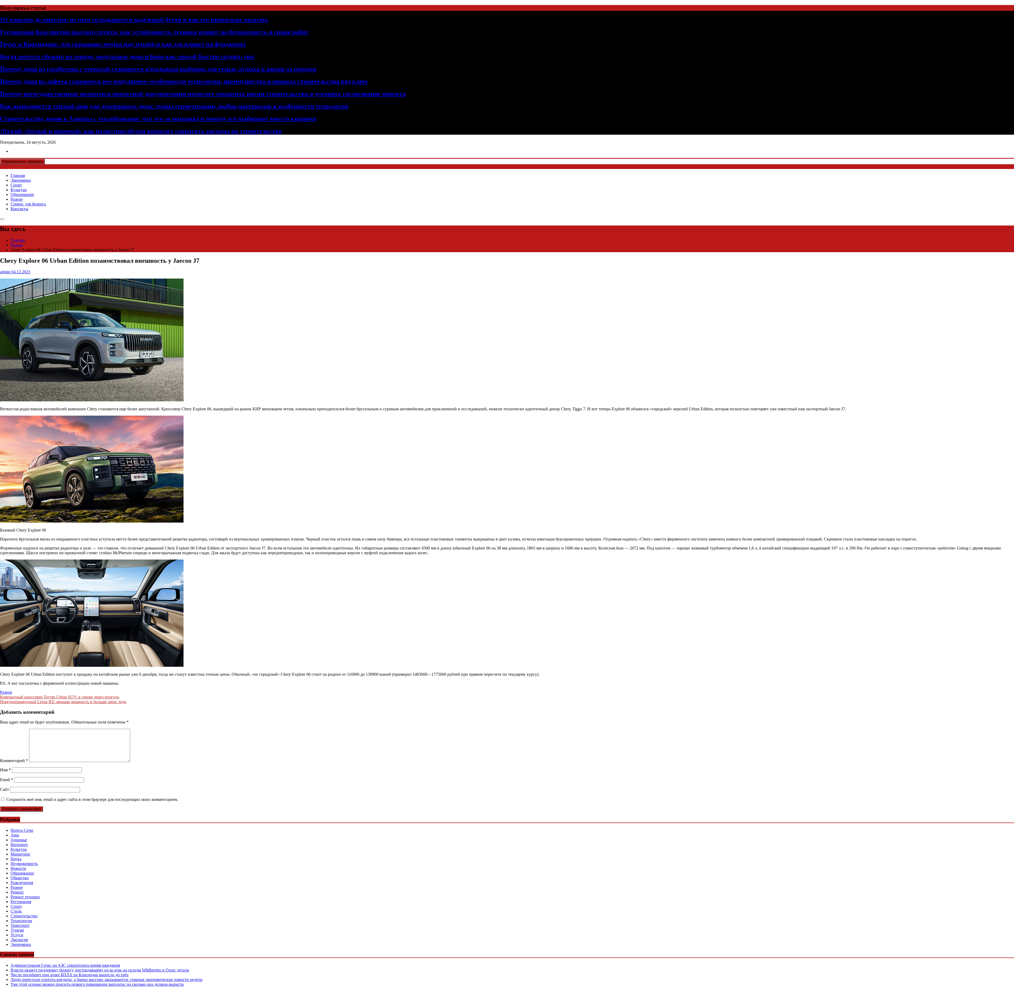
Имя (5, 770)
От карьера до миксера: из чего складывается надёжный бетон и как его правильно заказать (134, 19)
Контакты (19, 208)
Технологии (21, 920)
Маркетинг (21, 854)
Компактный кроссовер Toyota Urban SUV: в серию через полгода (59, 697)
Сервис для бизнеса (28, 204)
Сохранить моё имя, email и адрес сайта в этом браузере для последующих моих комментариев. (92, 799)
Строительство (24, 916)
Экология (19, 939)
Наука (16, 859)
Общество (20, 878)
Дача (15, 835)
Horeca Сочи (22, 830)
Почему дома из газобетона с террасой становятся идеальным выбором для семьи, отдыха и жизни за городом (158, 68)
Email (6, 779)
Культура (19, 189)
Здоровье (19, 840)
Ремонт (17, 892)
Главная (18, 175)
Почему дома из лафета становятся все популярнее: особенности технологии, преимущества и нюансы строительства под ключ (184, 81)
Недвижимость (24, 863)
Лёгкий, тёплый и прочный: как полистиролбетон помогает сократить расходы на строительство (141, 131)
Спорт (16, 185)
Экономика (21, 180)
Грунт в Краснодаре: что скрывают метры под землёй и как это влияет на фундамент (123, 44)
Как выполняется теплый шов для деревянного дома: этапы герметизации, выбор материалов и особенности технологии (174, 106)
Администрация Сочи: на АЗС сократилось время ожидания (65, 965)
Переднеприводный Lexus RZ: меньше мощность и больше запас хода (63, 701)
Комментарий (14, 760)
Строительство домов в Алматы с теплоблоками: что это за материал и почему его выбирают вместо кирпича (158, 118)
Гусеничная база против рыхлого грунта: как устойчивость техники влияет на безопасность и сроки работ (154, 32)
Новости (18, 868)
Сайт (4, 789)
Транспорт (20, 925)
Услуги (17, 935)
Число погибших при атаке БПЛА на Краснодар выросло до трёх (70, 975)
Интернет (19, 844)
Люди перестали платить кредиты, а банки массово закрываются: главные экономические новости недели (107, 979)
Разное (17, 199)
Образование (22, 194)
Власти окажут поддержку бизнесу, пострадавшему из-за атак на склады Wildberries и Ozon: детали (100, 970)
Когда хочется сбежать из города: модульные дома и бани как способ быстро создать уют (127, 56)
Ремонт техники (25, 897)
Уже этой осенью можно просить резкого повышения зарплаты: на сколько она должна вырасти (97, 984)
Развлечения (22, 882)
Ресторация (21, 901)
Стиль (16, 911)
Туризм (17, 930)
